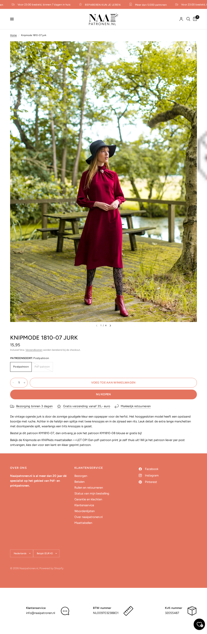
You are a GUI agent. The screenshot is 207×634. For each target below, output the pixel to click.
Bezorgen (80, 476)
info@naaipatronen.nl (40, 613)
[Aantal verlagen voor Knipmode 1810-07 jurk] (13, 382)
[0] (194, 19)
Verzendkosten (33, 349)
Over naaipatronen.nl (88, 517)
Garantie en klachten (88, 499)
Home (13, 35)
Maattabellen (83, 523)
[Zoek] (188, 19)
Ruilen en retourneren (88, 487)
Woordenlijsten (84, 511)
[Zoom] (188, 50)
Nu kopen (103, 394)
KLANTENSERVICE (88, 468)
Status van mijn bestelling (91, 493)
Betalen (79, 482)
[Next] (110, 325)
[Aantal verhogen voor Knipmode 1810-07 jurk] (24, 382)
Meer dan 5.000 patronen (145, 4)
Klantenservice (84, 505)
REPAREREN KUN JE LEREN (97, 4)
